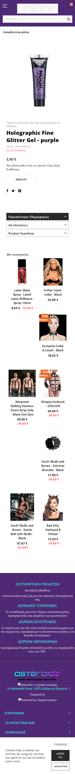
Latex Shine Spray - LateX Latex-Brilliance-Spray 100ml (22, 296)
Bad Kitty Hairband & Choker (53, 530)
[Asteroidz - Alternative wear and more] (37, 8)
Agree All (60, 755)
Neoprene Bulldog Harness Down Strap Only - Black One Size (22, 408)
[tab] (37, 216)
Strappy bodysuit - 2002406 (53, 404)
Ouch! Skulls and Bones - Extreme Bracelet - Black (53, 466)
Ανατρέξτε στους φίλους (16, 32)
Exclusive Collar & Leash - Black (53, 348)
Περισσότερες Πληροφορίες (28, 217)
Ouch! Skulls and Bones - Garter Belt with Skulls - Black (22, 532)
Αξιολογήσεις (18, 225)
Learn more (12, 761)
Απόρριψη (61, 766)
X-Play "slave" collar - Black (53, 292)
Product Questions (21, 233)
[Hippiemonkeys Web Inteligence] (37, 700)
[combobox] (37, 19)
